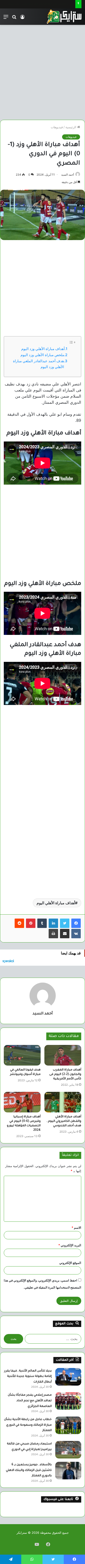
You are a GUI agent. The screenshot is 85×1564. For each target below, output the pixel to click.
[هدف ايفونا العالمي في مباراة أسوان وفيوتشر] (22, 1055)
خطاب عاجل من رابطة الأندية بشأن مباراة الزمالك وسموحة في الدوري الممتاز (28, 1425)
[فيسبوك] (76, 923)
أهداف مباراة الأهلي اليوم (56, 903)
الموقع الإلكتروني (70, 1263)
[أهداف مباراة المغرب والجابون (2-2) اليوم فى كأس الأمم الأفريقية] (62, 1055)
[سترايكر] (64, 17)
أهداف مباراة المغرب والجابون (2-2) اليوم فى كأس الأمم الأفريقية (65, 1074)
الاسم (76, 1227)
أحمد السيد (67, 174)
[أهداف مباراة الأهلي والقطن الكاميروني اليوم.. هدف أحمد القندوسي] (62, 1102)
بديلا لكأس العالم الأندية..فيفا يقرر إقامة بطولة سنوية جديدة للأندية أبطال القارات (28, 1376)
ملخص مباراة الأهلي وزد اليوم (42, 355)
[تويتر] (64, 923)
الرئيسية (71, 127)
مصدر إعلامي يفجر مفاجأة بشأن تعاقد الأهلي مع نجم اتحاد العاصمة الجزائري (30, 1401)
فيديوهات (57, 127)
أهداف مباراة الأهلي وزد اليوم (43, 349)
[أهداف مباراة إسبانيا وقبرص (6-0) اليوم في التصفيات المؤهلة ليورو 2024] (22, 1102)
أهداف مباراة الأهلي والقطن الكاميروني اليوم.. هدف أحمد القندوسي (63, 1121)
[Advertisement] (42, 70)
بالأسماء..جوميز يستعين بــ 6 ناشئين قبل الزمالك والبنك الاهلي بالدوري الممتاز (29, 1470)
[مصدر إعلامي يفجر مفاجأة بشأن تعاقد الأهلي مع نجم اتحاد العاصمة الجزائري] (68, 1401)
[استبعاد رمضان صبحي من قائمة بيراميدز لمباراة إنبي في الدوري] (68, 1449)
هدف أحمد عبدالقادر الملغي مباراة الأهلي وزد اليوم (38, 364)
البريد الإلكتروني (69, 1245)
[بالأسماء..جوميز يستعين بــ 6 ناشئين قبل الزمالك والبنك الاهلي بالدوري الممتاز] (68, 1470)
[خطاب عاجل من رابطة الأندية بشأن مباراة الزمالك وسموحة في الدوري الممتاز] (68, 1425)
